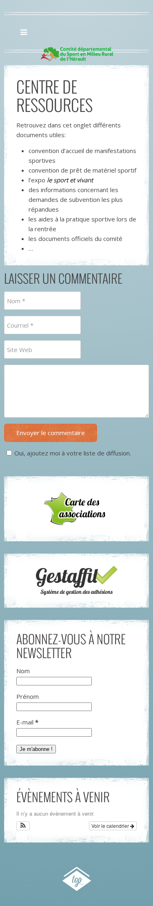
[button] (23, 826)
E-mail (27, 722)
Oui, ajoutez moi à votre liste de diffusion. (72, 453)
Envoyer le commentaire (50, 433)
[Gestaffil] (76, 580)
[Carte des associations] (76, 508)
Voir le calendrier (110, 825)
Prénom (27, 696)
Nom (23, 671)
